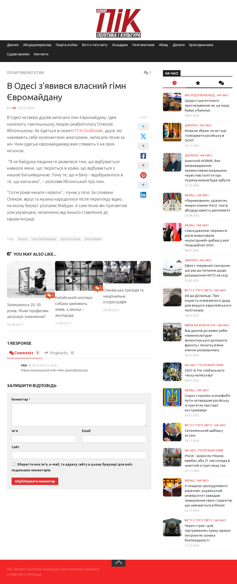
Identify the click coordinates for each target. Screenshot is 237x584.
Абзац (163, 45)
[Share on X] (143, 131)
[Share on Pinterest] (143, 170)
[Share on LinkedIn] (143, 190)
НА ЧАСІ (222, 95)
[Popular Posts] (197, 83)
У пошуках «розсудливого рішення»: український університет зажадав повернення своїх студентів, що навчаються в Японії (208, 495)
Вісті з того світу (94, 45)
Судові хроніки (18, 54)
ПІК (14, 108)
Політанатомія (143, 45)
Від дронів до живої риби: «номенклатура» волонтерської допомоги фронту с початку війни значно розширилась (206, 340)
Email (86, 431)
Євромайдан (93, 238)
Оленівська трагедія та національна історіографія (123, 296)
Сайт (16, 447)
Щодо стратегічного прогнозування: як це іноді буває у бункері (207, 105)
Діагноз (13, 45)
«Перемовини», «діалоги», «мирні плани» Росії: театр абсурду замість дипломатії (207, 205)
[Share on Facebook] (143, 151)
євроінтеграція (70, 238)
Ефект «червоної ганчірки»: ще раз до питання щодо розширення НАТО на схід (208, 270)
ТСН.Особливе (89, 130)
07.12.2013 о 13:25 (44, 365)
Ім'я (15, 431)
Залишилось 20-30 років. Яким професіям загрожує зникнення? (27, 310)
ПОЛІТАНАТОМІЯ (211, 365)
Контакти (41, 54)
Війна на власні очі (200, 325)
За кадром (120, 45)
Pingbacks (61, 353)
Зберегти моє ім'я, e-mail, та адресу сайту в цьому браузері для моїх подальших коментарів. (72, 467)
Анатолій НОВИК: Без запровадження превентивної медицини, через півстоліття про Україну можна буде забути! (207, 170)
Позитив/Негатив (25, 73)
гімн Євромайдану (44, 238)
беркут (23, 238)
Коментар (21, 399)
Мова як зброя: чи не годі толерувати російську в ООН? (205, 135)
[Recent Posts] (174, 83)
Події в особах (67, 45)
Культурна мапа (201, 45)
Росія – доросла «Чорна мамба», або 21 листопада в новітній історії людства (207, 460)
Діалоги (179, 45)
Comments (26, 353)
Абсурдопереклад (37, 45)
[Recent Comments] (220, 83)
